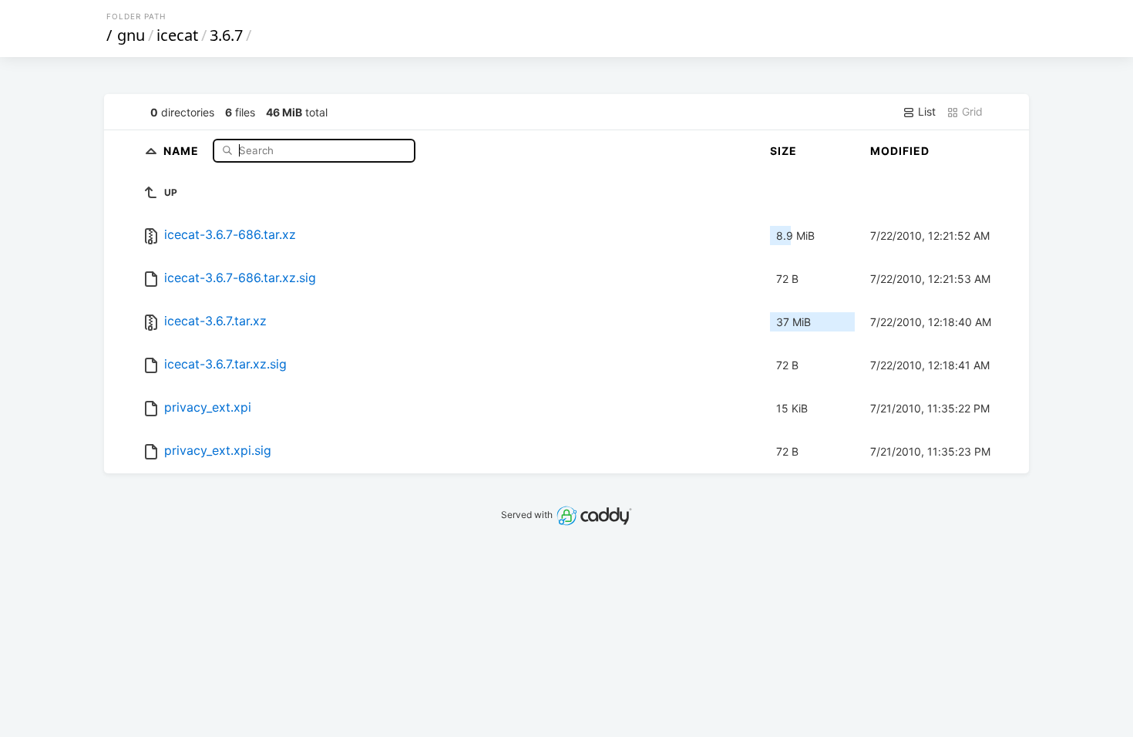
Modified (900, 150)
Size (783, 150)
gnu (131, 35)
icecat (177, 35)
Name (182, 149)
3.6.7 (226, 35)
